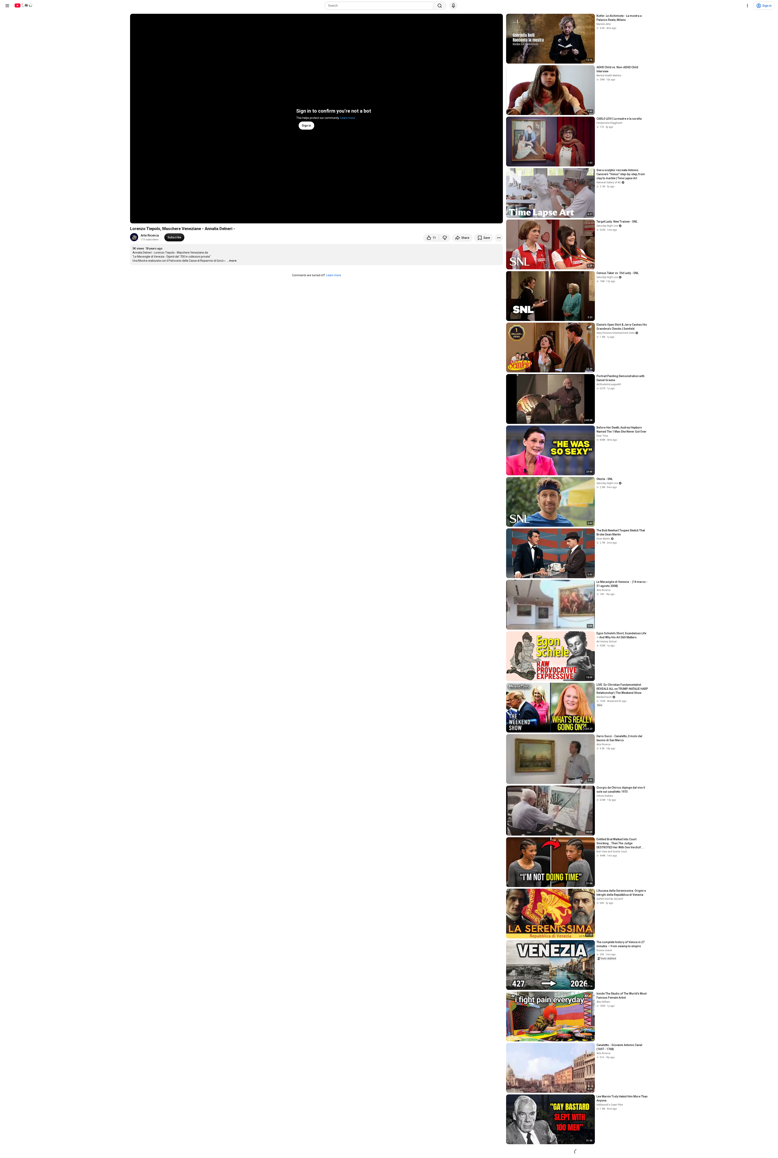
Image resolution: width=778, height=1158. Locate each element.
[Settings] (747, 5)
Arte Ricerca (150, 235)
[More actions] (499, 238)
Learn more (347, 117)
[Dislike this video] (444, 238)
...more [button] (231, 260)
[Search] (439, 6)
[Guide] (7, 5)
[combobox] (380, 5)
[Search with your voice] (453, 6)
